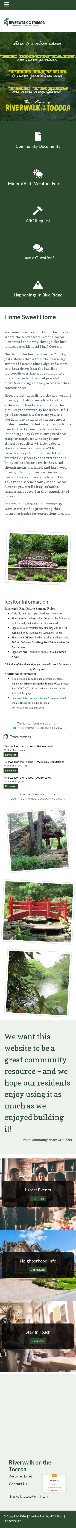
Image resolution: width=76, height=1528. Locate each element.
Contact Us (38, 1340)
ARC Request (38, 220)
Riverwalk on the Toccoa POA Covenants (28, 746)
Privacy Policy (12, 1520)
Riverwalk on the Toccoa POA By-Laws (27, 777)
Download (10, 754)
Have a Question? (38, 257)
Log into (16, 727)
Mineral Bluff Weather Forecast (38, 183)
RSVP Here (38, 1198)
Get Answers (38, 1269)
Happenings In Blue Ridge (38, 294)
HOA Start (56, 1516)
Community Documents (38, 146)
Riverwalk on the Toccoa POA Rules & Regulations (34, 761)
